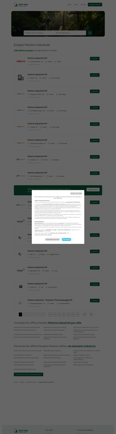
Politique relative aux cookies (43, 235)
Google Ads (61, 223)
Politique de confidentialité (58, 233)
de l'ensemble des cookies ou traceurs (54, 204)
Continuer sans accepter (76, 193)
